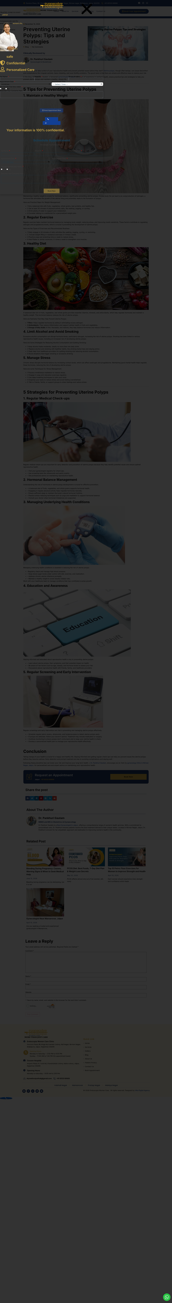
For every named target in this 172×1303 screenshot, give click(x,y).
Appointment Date (7, 81)
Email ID (37, 76)
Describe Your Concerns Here (11, 90)
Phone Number (74, 76)
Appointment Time (58, 81)
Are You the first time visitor (10, 86)
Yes (3, 89)
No (8, 89)
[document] (86, 651)
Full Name (4, 76)
